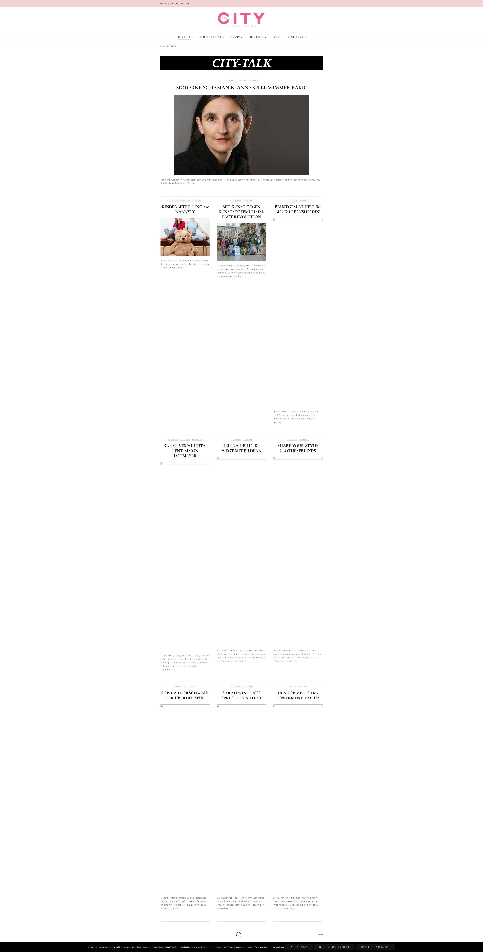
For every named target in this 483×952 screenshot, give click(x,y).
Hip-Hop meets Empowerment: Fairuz (297, 695)
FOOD (276, 37)
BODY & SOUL (256, 37)
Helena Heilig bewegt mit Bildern (241, 448)
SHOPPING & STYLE (211, 37)
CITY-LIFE (185, 200)
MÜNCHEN (184, 4)
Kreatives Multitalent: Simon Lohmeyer (185, 450)
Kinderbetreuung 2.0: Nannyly (185, 209)
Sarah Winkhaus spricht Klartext (241, 695)
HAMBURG (164, 4)
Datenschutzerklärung (375, 947)
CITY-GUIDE (184, 37)
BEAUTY (235, 37)
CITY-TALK (241, 81)
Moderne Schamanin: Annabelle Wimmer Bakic (241, 87)
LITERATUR (254, 81)
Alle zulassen (299, 947)
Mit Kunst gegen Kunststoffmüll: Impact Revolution (241, 212)
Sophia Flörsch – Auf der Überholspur (185, 695)
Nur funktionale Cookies (334, 947)
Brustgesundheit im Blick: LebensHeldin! (298, 209)
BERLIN (175, 4)
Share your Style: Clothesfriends (297, 448)
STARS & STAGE (296, 37)
